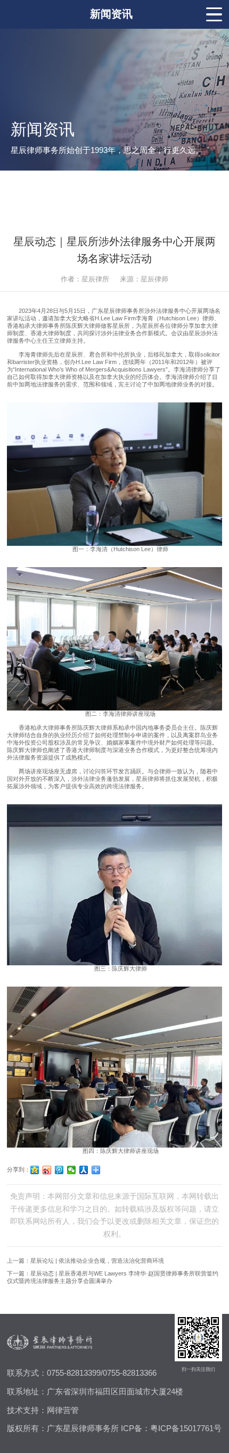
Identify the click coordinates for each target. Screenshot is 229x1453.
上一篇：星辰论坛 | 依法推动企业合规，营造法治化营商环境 (85, 1260)
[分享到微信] (71, 1170)
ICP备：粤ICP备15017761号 (171, 1428)
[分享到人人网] (83, 1170)
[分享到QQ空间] (34, 1170)
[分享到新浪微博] (47, 1170)
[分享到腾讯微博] (59, 1170)
